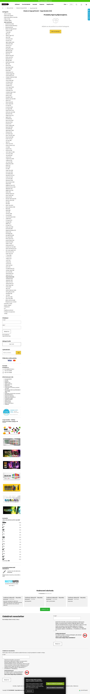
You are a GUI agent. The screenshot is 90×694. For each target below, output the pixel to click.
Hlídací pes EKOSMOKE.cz (10, 397)
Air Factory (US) (9, 39)
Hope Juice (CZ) (9, 143)
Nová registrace (5, 334)
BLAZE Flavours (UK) (10, 62)
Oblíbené (7, 404)
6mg (3, 536)
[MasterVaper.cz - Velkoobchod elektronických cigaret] (11, 581)
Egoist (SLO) (8, 117)
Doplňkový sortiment (8, 310)
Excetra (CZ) (8, 123)
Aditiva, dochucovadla (10, 300)
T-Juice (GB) (8, 255)
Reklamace (7, 385)
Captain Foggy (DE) (10, 73)
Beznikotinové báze (10, 24)
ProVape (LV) (8, 225)
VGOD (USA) (8, 287)
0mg (3, 521)
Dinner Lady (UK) (9, 102)
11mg (3, 546)
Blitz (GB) (8, 63)
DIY (5, 308)
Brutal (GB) (8, 70)
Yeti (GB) (8, 295)
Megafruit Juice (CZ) (10, 185)
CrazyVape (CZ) (9, 90)
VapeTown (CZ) (9, 281)
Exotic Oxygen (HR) (10, 125)
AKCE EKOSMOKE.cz (9, 394)
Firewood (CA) (9, 132)
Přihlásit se (6, 331)
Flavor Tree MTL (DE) (10, 135)
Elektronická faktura (9, 403)
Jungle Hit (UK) (9, 160)
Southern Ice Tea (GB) (11, 247)
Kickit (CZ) (8, 165)
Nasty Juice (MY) (9, 205)
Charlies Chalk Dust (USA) (11, 77)
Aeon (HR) (8, 37)
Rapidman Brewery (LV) (11, 230)
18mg (3, 556)
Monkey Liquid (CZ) (10, 193)
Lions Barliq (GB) (9, 173)
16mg (3, 553)
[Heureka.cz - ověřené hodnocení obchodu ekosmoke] (11, 412)
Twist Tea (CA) (9, 265)
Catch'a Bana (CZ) (10, 75)
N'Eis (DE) (8, 203)
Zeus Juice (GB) (9, 298)
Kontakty (15, 686)
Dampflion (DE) (9, 97)
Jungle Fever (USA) (10, 158)
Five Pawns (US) (9, 133)
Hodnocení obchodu (9, 396)
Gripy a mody (7, 19)
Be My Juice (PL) (9, 57)
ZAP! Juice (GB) (9, 297)
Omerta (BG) (9, 215)
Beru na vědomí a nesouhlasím (55, 687)
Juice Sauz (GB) (9, 153)
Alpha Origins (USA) (10, 42)
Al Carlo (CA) (8, 40)
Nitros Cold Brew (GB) (10, 207)
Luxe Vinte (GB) (9, 178)
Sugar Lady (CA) (9, 253)
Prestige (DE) (8, 222)
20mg (3, 558)
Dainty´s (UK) (9, 95)
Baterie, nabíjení (7, 305)
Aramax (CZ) (8, 45)
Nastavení (29, 691)
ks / (11, 344)
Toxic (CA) (8, 260)
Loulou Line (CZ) (9, 177)
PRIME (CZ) (8, 223)
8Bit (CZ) (8, 34)
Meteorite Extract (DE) (10, 187)
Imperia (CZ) (8, 148)
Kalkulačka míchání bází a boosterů (12, 393)
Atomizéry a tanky (8, 303)
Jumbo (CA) (8, 157)
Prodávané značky (9, 398)
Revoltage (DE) (9, 233)
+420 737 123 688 (8, 370)
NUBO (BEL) (8, 210)
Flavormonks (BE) (9, 137)
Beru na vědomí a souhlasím (55, 683)
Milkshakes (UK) (9, 188)
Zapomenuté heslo (6, 336)
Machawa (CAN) (9, 180)
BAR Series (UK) (9, 50)
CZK (71, 4)
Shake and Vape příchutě (11, 29)
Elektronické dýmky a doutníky (10, 17)
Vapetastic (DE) (9, 280)
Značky (5, 313)
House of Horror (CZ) (10, 145)
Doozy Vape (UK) (9, 103)
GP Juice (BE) (9, 140)
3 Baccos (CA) (9, 30)
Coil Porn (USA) (9, 83)
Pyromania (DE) (9, 228)
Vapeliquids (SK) (9, 278)
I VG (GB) (8, 147)
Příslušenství (7, 306)
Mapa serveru (8, 400)
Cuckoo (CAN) (9, 93)
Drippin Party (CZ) (10, 115)
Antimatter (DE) (9, 43)
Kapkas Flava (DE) (9, 163)
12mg (3, 548)
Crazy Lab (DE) (9, 88)
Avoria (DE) (8, 47)
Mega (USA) (8, 183)
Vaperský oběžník (8, 399)
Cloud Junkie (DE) (9, 80)
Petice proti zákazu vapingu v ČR (10, 421)
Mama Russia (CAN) (10, 182)
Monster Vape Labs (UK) (11, 198)
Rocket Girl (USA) (9, 242)
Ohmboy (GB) (9, 213)
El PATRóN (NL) (9, 118)
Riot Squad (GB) (9, 237)
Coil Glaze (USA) (9, 82)
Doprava (7, 381)
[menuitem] (17, 4)
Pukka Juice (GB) (9, 227)
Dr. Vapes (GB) (9, 108)
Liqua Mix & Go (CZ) (10, 175)
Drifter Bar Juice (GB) (10, 112)
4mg (3, 531)
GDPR (6, 392)
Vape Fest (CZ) (9, 275)
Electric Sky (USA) (9, 120)
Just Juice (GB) (9, 162)
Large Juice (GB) (9, 170)
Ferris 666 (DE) (9, 128)
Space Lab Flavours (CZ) (11, 248)
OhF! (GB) (8, 212)
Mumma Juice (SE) (10, 200)
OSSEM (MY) (8, 218)
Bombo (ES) (8, 65)
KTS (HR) (8, 168)
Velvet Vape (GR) (9, 285)
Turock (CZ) (8, 263)
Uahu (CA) (8, 267)
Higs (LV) (8, 142)
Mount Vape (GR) (9, 195)
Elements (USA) (9, 122)
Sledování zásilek (8, 386)
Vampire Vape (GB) (10, 270)
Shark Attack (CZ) (10, 245)
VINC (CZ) (8, 288)
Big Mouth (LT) (9, 59)
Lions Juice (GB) (9, 172)
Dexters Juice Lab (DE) (11, 98)
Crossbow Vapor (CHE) (11, 92)
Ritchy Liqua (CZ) (9, 238)
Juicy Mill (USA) (9, 155)
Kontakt (6, 380)
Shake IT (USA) (9, 243)
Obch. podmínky (8, 384)
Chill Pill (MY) (8, 78)
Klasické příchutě (9, 27)
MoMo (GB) (8, 192)
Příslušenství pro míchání (11, 301)
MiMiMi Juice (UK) (9, 190)
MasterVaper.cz (11, 585)
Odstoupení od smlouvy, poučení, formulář (12, 388)
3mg (3, 529)
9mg (3, 541)
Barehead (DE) (9, 52)
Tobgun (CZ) (8, 258)
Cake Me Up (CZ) (9, 72)
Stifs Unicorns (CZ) (10, 252)
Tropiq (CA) (8, 262)
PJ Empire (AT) (9, 220)
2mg (3, 526)
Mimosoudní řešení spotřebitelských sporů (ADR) (12, 390)
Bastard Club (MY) (10, 55)
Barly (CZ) (8, 53)
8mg (3, 538)
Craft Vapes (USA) (10, 87)
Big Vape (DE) (9, 60)
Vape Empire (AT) (9, 273)
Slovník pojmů (8, 402)
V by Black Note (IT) (10, 268)
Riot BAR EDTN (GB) (10, 235)
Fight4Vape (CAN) (10, 130)
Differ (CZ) (8, 100)
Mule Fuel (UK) (9, 197)
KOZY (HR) (8, 167)
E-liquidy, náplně (7, 20)
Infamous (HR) (9, 150)
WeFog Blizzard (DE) (10, 291)
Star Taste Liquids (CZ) (11, 250)
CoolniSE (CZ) (9, 85)
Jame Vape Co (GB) (10, 152)
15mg (3, 551)
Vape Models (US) (10, 277)
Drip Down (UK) (9, 113)
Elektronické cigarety (8, 15)
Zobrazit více (45, 609)
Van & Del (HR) (9, 272)
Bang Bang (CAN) (9, 49)
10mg (3, 543)
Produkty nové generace (9, 311)
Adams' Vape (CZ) (10, 35)
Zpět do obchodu (55, 31)
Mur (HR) (8, 202)
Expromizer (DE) (9, 127)
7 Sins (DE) (8, 32)
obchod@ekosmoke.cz (9, 369)
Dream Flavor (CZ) (10, 110)
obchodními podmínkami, (72, 622)
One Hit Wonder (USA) (10, 217)
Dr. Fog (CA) (8, 105)
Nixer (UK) (8, 208)
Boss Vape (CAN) (9, 67)
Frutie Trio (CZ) (9, 138)
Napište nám (7, 382)
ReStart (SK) (8, 232)
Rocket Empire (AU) (10, 240)
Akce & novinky (7, 14)
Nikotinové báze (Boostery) (11, 25)
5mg (3, 533)
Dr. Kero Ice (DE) (9, 107)
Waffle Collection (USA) (11, 290)
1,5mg (3, 524)
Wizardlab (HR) (9, 293)
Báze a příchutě (8, 22)
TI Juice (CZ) (8, 257)
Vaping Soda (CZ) (9, 283)
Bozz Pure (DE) (9, 68)
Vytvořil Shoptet (84, 690)
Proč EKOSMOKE (8, 379)
